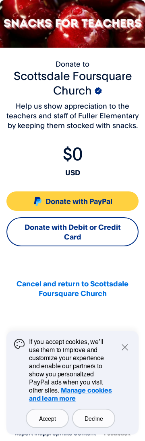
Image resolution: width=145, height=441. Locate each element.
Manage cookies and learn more (70, 394)
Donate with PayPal (79, 201)
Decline (94, 418)
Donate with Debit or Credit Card (73, 232)
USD (72, 172)
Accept (47, 418)
